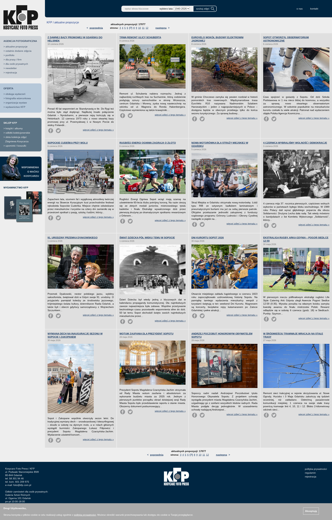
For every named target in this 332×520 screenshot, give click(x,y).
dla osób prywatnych (17, 63)
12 (147, 27)
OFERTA (8, 88)
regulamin (310, 472)
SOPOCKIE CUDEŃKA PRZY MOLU (68, 142)
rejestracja (11, 72)
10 (139, 27)
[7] (130, 27)
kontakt (314, 8)
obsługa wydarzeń (15, 94)
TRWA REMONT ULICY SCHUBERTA (140, 37)
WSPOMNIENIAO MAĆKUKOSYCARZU (30, 171)
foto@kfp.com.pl (22, 485)
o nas (300, 8)
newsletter (11, 68)
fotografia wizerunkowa (18, 98)
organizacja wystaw (16, 102)
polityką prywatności (85, 514)
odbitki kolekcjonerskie (18, 132)
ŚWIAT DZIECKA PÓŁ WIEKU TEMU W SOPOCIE (147, 237)
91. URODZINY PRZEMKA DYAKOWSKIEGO (73, 237)
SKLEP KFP (10, 122)
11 (143, 27)
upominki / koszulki (16, 145)
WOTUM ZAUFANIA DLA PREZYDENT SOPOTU (146, 333)
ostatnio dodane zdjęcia (18, 50)
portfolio (10, 55)
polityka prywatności (316, 469)
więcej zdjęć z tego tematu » (98, 129)
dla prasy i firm (14, 59)
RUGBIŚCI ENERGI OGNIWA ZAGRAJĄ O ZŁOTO (147, 142)
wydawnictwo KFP (15, 107)
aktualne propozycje (16, 46)
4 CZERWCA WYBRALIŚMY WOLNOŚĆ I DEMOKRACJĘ (295, 142)
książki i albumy (14, 128)
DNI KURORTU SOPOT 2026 (207, 237)
